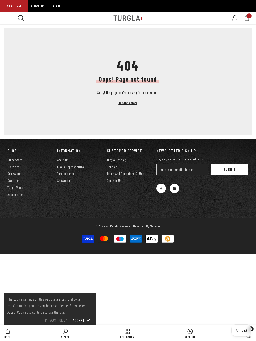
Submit (230, 169)
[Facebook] (161, 188)
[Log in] (235, 18)
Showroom (38, 6)
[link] (65, 333)
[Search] (21, 18)
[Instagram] (174, 188)
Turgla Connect (14, 6)
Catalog (57, 6)
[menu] (7, 18)
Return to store (128, 102)
